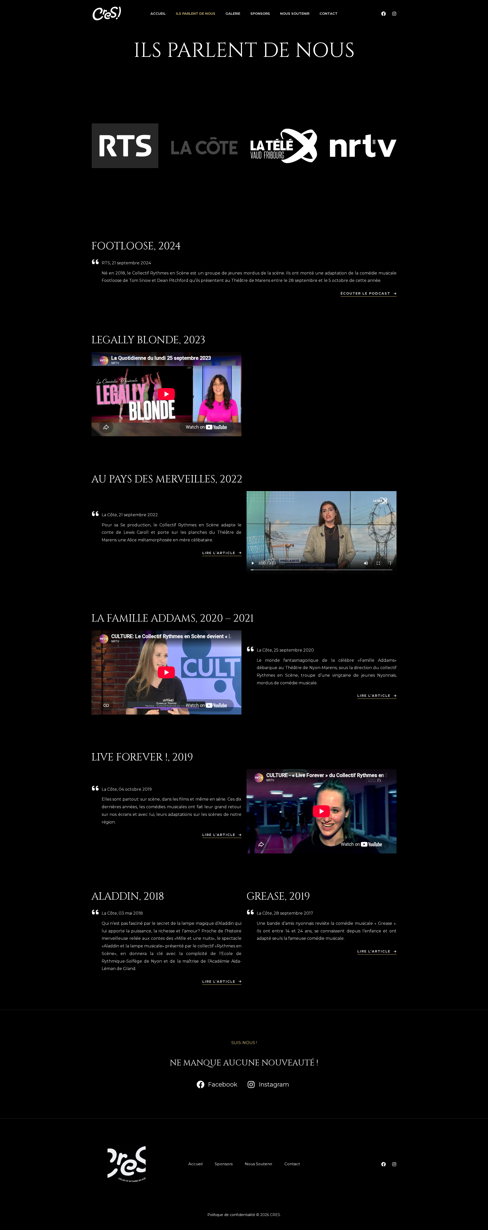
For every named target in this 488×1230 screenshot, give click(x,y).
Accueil (158, 13)
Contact (328, 13)
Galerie (232, 13)
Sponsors (260, 13)
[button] (368, 294)
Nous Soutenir (294, 13)
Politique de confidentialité (231, 1214)
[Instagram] (394, 13)
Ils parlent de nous (195, 13)
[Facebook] (383, 13)
